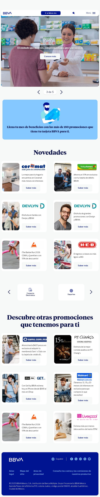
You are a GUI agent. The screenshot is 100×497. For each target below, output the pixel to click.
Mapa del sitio (24, 472)
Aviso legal (11, 472)
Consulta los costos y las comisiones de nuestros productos (72, 472)
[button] (30, 292)
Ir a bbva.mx (51, 13)
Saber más (31, 188)
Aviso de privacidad (38, 472)
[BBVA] (7, 13)
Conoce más (50, 56)
